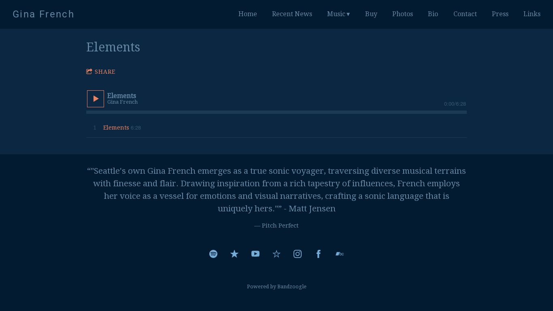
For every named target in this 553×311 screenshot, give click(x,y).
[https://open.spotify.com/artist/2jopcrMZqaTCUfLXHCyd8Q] (213, 254)
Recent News (292, 14)
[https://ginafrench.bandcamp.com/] (340, 254)
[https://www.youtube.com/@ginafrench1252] (255, 254)
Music (336, 14)
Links (531, 14)
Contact (465, 14)
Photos (402, 14)
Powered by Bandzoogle (276, 286)
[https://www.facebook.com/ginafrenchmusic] (319, 254)
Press (500, 14)
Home (247, 14)
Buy (371, 14)
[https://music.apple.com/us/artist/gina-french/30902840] (234, 254)
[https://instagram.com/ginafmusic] (298, 254)
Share (105, 71)
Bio (433, 14)
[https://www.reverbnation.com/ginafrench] (276, 254)
